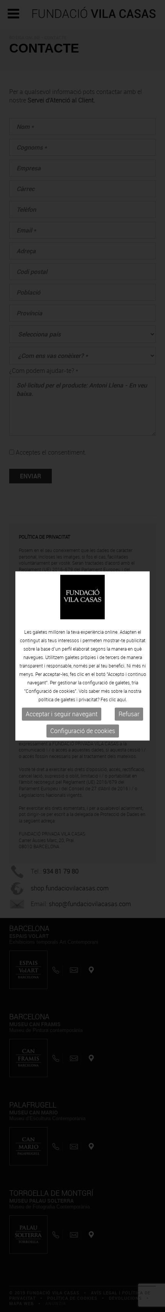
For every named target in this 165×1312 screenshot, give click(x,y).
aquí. (122, 699)
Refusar (129, 714)
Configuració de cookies (82, 731)
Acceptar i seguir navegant (61, 714)
